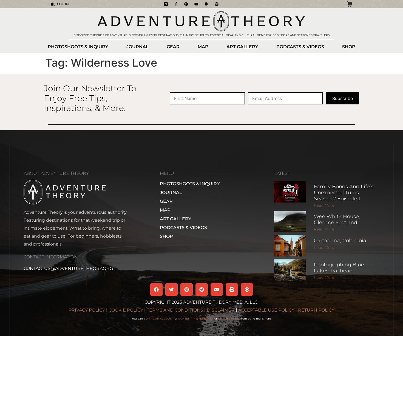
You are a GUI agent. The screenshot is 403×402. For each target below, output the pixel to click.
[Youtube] (196, 4)
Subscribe (342, 98)
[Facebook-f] (176, 4)
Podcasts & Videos (300, 46)
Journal (137, 46)
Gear (173, 46)
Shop (348, 46)
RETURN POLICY (316, 310)
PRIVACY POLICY (87, 310)
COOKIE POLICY (126, 310)
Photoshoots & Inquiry (78, 46)
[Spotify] (216, 4)
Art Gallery (242, 46)
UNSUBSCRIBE (229, 318)
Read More (324, 205)
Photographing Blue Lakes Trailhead (339, 268)
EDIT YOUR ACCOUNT (159, 318)
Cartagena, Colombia (340, 241)
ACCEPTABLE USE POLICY (266, 310)
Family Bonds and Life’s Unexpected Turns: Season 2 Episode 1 (343, 192)
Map (203, 46)
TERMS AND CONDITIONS (175, 310)
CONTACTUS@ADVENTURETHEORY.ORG (68, 268)
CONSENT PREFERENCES (196, 318)
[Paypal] (206, 4)
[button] (156, 289)
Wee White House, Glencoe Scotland (337, 219)
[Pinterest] (186, 4)
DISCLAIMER (221, 310)
